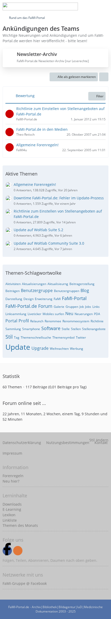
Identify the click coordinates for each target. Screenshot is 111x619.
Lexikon (9, 514)
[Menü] (104, 6)
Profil (24, 321)
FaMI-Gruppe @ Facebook (25, 583)
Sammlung (13, 329)
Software (50, 328)
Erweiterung (43, 299)
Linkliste (10, 520)
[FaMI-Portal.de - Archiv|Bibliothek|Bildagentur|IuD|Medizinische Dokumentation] (40, 6)
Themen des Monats (20, 525)
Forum (45, 306)
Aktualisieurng (57, 284)
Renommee (53, 321)
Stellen (76, 329)
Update (17, 347)
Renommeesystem (75, 321)
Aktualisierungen (34, 284)
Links (96, 306)
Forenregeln (13, 475)
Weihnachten (59, 348)
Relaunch (36, 321)
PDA (97, 314)
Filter (100, 96)
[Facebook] (7, 550)
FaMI (57, 299)
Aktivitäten (13, 284)
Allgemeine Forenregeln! (37, 144)
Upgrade (40, 348)
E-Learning (12, 509)
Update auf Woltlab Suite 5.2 (38, 229)
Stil (9, 336)
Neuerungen (84, 314)
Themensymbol (63, 337)
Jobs (88, 306)
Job (82, 306)
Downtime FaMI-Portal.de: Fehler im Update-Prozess (59, 197)
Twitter (81, 337)
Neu (69, 313)
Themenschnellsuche (36, 337)
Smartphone (31, 329)
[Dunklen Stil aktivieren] (91, 6)
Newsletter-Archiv (37, 54)
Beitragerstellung (81, 284)
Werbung (76, 348)
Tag (16, 337)
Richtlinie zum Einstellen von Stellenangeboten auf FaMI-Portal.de (60, 111)
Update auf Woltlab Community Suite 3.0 (49, 243)
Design (28, 299)
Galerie (59, 306)
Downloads (12, 504)
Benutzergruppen (66, 291)
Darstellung (13, 299)
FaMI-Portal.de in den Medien (42, 129)
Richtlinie (97, 321)
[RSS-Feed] (17, 550)
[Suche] (65, 6)
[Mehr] (103, 76)
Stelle (66, 329)
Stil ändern (98, 440)
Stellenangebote (94, 329)
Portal (11, 321)
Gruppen (72, 306)
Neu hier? (11, 481)
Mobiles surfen (53, 314)
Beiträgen (12, 291)
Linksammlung (15, 314)
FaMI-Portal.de (21, 306)
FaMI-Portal (74, 298)
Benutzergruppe (37, 290)
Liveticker (34, 314)
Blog (85, 290)
